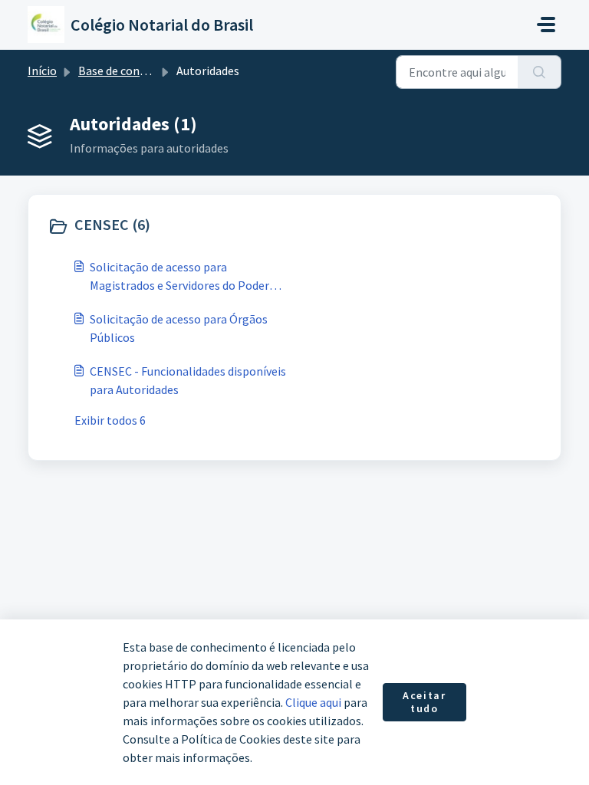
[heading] (167, 226)
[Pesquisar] (539, 72)
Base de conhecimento (137, 70)
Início (42, 70)
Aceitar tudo (424, 702)
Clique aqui (313, 702)
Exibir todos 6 (110, 420)
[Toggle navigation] (546, 24)
